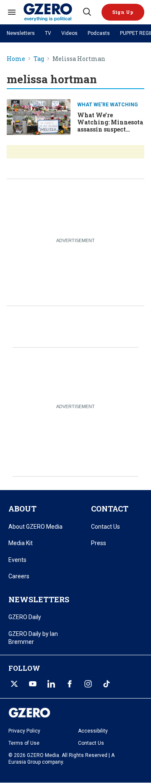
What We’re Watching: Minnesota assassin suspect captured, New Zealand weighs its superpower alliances (110, 132)
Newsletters (21, 33)
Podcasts (99, 33)
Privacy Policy (24, 731)
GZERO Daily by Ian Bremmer (33, 638)
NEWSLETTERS (38, 599)
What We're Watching (107, 105)
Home (16, 59)
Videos (69, 33)
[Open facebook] (70, 684)
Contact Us (105, 526)
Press (98, 543)
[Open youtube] (33, 684)
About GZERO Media (35, 526)
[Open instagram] (88, 684)
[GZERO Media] (52, 12)
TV (48, 33)
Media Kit (20, 543)
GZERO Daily (24, 617)
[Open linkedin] (51, 684)
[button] (123, 12)
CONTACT (109, 509)
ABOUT (22, 509)
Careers (18, 576)
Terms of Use (23, 743)
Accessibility (93, 731)
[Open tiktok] (106, 684)
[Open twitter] (14, 684)
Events (17, 559)
